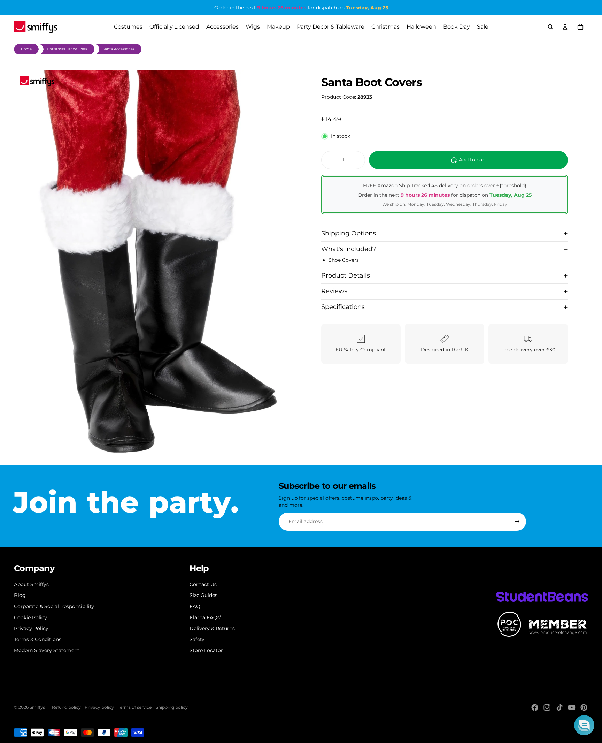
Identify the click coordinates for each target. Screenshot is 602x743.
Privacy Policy (31, 628)
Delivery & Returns (212, 628)
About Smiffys (31, 584)
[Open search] (550, 27)
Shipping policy (172, 707)
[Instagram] (547, 707)
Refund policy (66, 707)
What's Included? (348, 249)
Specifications (343, 307)
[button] (584, 725)
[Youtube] (572, 707)
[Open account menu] (565, 27)
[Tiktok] (559, 707)
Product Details (345, 275)
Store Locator (206, 650)
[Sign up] (517, 521)
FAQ (195, 606)
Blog (20, 595)
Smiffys (37, 707)
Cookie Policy (30, 617)
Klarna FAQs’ (205, 617)
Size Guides (203, 595)
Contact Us (203, 584)
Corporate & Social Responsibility (54, 606)
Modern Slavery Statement (46, 650)
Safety (197, 639)
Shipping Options (348, 233)
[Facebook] (535, 707)
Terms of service (135, 707)
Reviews (334, 291)
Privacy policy (99, 707)
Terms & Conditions (37, 639)
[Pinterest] (584, 707)
